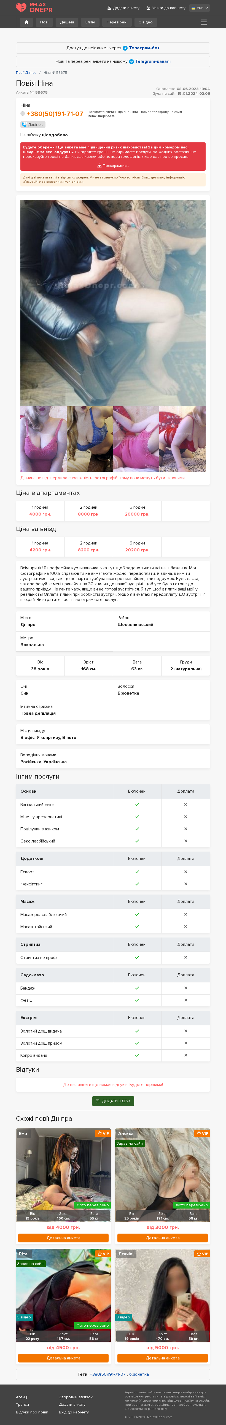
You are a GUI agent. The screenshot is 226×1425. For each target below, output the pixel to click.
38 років (40, 669)
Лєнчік (125, 1254)
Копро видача (33, 1055)
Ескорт (27, 872)
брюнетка (139, 1374)
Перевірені (117, 22)
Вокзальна (32, 645)
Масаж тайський (36, 927)
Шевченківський (135, 624)
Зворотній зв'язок (76, 1397)
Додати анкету (126, 8)
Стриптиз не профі (39, 957)
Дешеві (67, 22)
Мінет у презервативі (41, 817)
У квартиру (48, 737)
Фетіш (26, 1000)
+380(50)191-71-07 (55, 114)
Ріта (23, 1254)
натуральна (188, 669)
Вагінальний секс (37, 805)
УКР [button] (200, 8)
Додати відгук (116, 1101)
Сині (24, 693)
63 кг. (137, 669)
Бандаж (27, 988)
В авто (69, 737)
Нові (44, 22)
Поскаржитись (116, 165)
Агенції (22, 1397)
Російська (30, 762)
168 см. (88, 669)
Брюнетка (128, 693)
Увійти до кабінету (168, 8)
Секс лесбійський (37, 841)
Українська (55, 762)
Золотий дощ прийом (41, 1043)
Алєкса (125, 1133)
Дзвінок (35, 124)
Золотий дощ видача (41, 1031)
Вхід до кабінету (74, 1412)
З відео (146, 22)
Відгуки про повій (32, 1412)
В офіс (27, 737)
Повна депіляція (38, 713)
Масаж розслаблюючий (43, 914)
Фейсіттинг (31, 884)
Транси (22, 1404)
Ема (23, 1133)
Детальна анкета (63, 1238)
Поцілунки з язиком (39, 829)
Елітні (90, 22)
